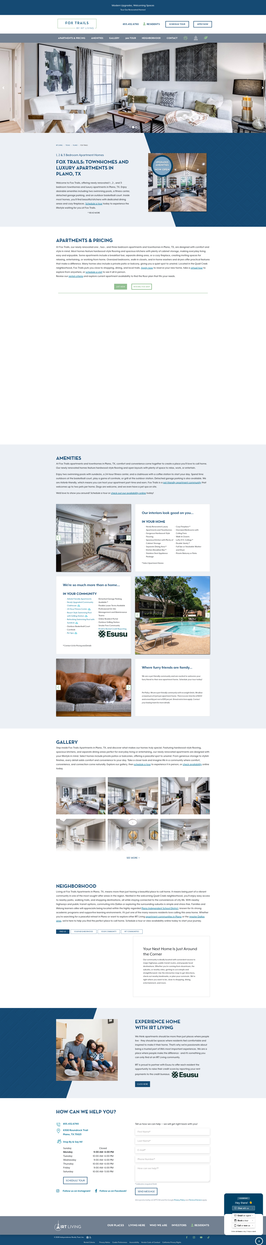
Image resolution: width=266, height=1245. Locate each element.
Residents (153, 24)
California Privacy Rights (171, 1242)
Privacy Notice (104, 1242)
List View (120, 287)
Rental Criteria (89, 1242)
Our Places (115, 1225)
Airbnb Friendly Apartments (79, 599)
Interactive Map (142, 287)
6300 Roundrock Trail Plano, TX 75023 (75, 1132)
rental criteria (76, 276)
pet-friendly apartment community (182, 482)
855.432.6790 (131, 24)
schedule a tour (142, 764)
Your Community (109, 932)
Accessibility (134, 1242)
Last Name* (144, 1140)
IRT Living (59, 145)
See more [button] (132, 857)
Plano (75, 145)
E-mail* (142, 1150)
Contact (172, 38)
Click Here (142, 1084)
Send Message (146, 1191)
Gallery (114, 38)
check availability (192, 764)
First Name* (144, 1131)
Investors (179, 1225)
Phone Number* (146, 1159)
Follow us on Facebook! (113, 1191)
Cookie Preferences (119, 1242)
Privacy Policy (179, 1200)
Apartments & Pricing (71, 38)
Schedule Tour (177, 24)
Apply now (202, 24)
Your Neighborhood (83, 932)
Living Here (136, 1225)
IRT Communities (132, 932)
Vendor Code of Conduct (150, 1242)
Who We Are (158, 1225)
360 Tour (130, 38)
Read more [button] (94, 213)
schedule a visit (94, 272)
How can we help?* (148, 1168)
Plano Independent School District (159, 908)
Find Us (63, 932)
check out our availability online (128, 493)
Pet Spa (70, 633)
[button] (3, 88)
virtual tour (197, 267)
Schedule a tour (93, 203)
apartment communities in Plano (164, 916)
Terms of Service (195, 1200)
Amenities (97, 38)
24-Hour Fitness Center (77, 609)
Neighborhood (151, 38)
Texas (68, 145)
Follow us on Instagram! (76, 1191)
